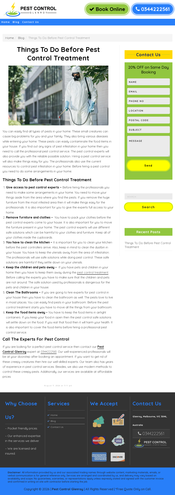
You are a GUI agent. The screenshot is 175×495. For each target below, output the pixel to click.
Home (5, 22)
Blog (16, 22)
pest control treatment (92, 272)
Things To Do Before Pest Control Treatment (148, 245)
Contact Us (30, 22)
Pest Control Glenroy (67, 489)
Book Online (109, 9)
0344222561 (155, 9)
